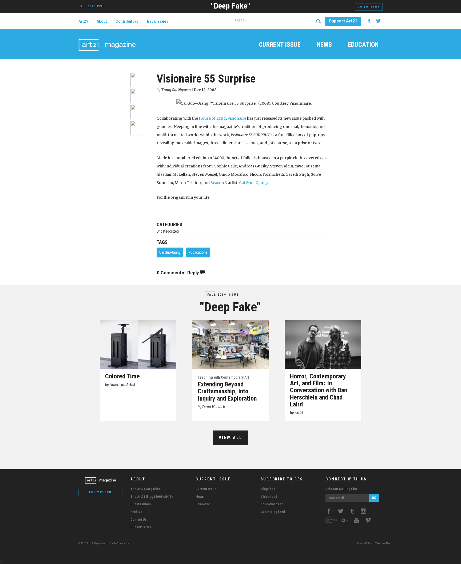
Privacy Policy (364, 543)
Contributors (127, 21)
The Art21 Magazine (145, 489)
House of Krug (212, 118)
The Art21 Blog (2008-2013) (151, 497)
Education (363, 45)
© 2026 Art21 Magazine (92, 543)
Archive (136, 512)
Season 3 (218, 182)
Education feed (272, 504)
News (324, 45)
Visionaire (237, 118)
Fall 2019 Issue (223, 294)
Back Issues (157, 21)
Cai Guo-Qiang (253, 182)
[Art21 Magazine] (107, 38)
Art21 (83, 21)
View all (231, 437)
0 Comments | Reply (178, 272)
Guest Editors (140, 504)
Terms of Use (383, 543)
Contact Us (138, 520)
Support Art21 (343, 21)
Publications (198, 252)
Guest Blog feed (273, 512)
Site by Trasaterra (119, 543)
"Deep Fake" (230, 5)
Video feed (269, 497)
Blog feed (268, 489)
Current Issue (280, 45)
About (102, 21)
